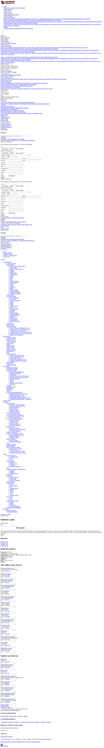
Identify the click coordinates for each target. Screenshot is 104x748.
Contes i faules (22, 19)
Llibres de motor (84, 21)
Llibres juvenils (7, 12)
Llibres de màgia (14, 282)
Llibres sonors (52, 19)
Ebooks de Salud (5, 87)
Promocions (3, 514)
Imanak (11, 381)
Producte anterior (5, 704)
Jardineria (8, 109)
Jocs (13, 106)
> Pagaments (15, 722)
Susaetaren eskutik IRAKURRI (14, 392)
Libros (5, 6)
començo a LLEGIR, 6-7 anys (17, 356)
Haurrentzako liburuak (12, 367)
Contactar (3, 219)
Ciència (31, 21)
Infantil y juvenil (11, 403)
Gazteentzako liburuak (12, 369)
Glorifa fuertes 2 (7, 14)
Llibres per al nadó (11, 337)
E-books (6, 17)
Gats (34, 103)
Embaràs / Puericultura (23, 108)
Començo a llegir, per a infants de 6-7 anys (33, 24)
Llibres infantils (13, 57)
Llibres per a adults (11, 365)
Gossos (2, 103)
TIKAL (12, 148)
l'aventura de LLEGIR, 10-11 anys (18, 359)
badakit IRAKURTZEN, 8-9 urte (18, 396)
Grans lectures (10, 343)
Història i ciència (27, 20)
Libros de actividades (56, 20)
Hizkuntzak (9, 389)
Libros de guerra (45, 21)
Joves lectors (10, 363)
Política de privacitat (5, 741)
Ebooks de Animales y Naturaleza (15, 418)
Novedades (3, 224)
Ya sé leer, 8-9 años (17, 88)
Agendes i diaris (60, 19)
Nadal (69, 19)
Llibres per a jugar (11, 339)
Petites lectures (10, 351)
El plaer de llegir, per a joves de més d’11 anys (90, 53)
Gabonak (9, 385)
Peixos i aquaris (8, 103)
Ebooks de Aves (23, 83)
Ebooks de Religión (19, 86)
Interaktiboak (13, 374)
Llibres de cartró (11, 347)
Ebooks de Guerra (28, 86)
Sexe (32, 58)
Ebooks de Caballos (31, 83)
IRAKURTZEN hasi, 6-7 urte (17, 395)
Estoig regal (66, 58)
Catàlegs (9, 514)
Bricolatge (10, 23)
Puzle (71, 19)
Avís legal (27, 741)
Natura (12, 20)
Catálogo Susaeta (20, 224)
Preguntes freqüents (5, 117)
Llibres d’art (11, 110)
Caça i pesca (11, 58)
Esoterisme (72, 21)
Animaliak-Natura (11, 387)
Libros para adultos (29, 57)
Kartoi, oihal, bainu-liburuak (16, 371)
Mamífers (24, 103)
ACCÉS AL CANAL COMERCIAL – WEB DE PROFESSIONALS (18, 140)
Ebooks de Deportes (5, 84)
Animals (9, 20)
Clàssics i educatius (11, 341)
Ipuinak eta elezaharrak (15, 373)
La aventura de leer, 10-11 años (29, 88)
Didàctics (42, 19)
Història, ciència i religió (57, 58)
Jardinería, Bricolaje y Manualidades (15, 415)
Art (37, 21)
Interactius (46, 19)
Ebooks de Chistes (52, 79)
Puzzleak (12, 380)
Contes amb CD (10, 340)
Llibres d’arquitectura (19, 110)
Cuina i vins (72, 58)
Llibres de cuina (10, 348)
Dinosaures (16, 20)
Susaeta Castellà (7, 262)
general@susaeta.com (46, 739)
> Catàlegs (19, 716)
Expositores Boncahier (25, 60)
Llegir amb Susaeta (53, 57)
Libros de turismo (57, 21)
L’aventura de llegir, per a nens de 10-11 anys (71, 24)
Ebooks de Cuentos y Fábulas (8, 79)
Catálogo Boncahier (11, 224)
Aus (13, 103)
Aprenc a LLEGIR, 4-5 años (17, 355)
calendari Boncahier (15, 60)
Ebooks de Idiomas (7, 75)
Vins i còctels (15, 21)
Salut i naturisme (27, 58)
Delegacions (4, 116)
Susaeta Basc (7, 366)
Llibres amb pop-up (81, 19)
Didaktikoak (10, 388)
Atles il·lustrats (15, 14)
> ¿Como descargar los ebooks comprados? (29, 722)
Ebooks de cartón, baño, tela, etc (23, 79)
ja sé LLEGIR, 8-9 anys (15, 358)
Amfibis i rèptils (18, 103)
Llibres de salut (24, 23)
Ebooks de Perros (15, 83)
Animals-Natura (16, 23)
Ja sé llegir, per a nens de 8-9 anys (52, 24)
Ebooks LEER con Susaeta (13, 447)
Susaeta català (7, 336)
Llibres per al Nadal (11, 350)
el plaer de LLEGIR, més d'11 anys (18, 361)
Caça (2, 105)
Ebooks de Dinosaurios (42, 83)
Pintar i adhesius (11, 345)
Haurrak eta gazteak (11, 370)
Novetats (3, 259)
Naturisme (3, 108)
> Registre (48, 722)
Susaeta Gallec (7, 400)
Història (34, 21)
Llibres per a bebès (8, 9)
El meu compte (4, 120)
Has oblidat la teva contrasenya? (8, 139)
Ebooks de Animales (6, 83)
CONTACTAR (4, 119)
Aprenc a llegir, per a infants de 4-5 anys (13, 24)
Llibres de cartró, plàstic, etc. (33, 19)
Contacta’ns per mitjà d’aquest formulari (10, 710)
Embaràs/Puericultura (33, 23)
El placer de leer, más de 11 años (44, 88)
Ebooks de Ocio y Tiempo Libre (18, 84)
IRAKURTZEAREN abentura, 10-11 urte (20, 398)
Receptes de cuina (8, 21)
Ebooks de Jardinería (6, 81)
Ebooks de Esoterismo (31, 84)
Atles (8, 352)
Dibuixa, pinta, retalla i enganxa (11, 19)
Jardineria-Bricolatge (93, 21)
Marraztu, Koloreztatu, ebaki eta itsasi (19, 377)
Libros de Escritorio (5, 60)
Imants (74, 19)
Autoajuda (15, 108)
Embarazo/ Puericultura (14, 87)
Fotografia (77, 21)
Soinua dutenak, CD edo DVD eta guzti (19, 376)
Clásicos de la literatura (6, 70)
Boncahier (12, 17)
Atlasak (8, 391)
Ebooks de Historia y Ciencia (8, 86)
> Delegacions (12, 716)
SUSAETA (5, 148)
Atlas (2, 75)
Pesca (4, 105)
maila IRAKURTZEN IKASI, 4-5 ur (19, 393)
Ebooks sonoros (44, 79)
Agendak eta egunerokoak (16, 382)
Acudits (66, 19)
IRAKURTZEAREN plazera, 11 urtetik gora (20, 399)
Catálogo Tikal (28, 224)
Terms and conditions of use (18, 741)
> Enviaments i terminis (6, 722)
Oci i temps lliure (66, 21)
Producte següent (5, 706)
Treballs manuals (14, 109)
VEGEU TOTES (5, 226)
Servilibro (5, 746)
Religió (40, 21)
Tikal (9, 17)
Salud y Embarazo (11, 439)
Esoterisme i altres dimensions (90, 58)
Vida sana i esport (18, 58)
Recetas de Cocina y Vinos (13, 413)
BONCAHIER (19, 148)
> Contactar (24, 716)
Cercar (2, 177)
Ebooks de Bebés (16, 75)
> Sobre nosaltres (5, 716)
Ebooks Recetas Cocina (6, 80)
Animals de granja (39, 103)
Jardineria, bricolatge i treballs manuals (42, 58)
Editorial (6, 27)
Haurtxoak (12, 384)
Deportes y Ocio (11, 426)
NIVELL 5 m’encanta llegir (12, 25)
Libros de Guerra (79, 58)
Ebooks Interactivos (35, 79)
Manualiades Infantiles (45, 20)
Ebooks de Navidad (61, 79)
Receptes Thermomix (24, 21)
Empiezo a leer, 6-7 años (6, 88)
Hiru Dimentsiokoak (15, 378)
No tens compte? (20, 139)
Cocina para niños (35, 20)
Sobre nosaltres (4, 114)
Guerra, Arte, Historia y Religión (14, 433)
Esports (51, 21)
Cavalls (31, 103)
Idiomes (21, 20)
